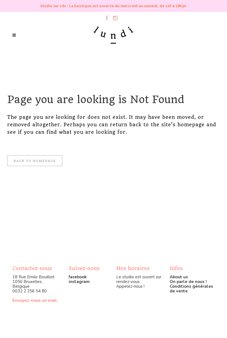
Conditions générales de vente (191, 289)
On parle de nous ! (188, 281)
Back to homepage (35, 161)
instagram (79, 281)
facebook (78, 277)
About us (179, 277)
